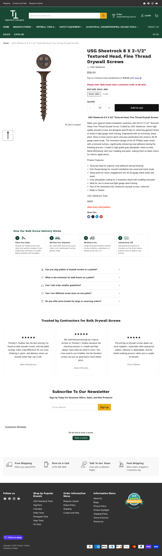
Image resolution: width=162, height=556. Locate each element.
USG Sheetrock (97, 67)
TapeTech (37, 505)
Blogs (96, 502)
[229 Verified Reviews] (134, 510)
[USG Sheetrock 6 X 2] (8, 135)
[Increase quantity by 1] (109, 107)
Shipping (6, 3)
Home (6, 27)
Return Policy (69, 505)
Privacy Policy (100, 506)
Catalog (19, 34)
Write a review (81, 438)
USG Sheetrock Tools (43, 501)
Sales (6, 34)
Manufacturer (22, 27)
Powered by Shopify (10, 548)
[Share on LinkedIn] (96, 216)
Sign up (104, 407)
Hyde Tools (38, 520)
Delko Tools (38, 513)
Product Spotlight (101, 510)
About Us (153, 27)
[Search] (103, 16)
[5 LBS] (106, 97)
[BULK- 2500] (94, 97)
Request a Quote (36, 3)
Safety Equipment (70, 27)
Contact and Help (20, 3)
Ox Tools (37, 524)
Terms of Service (101, 518)
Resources (98, 521)
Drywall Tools (45, 27)
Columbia (37, 509)
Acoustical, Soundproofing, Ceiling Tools (111, 27)
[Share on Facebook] (88, 216)
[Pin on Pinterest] (101, 216)
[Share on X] (92, 216)
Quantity (91, 102)
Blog (156, 34)
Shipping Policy (101, 514)
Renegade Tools (40, 517)
